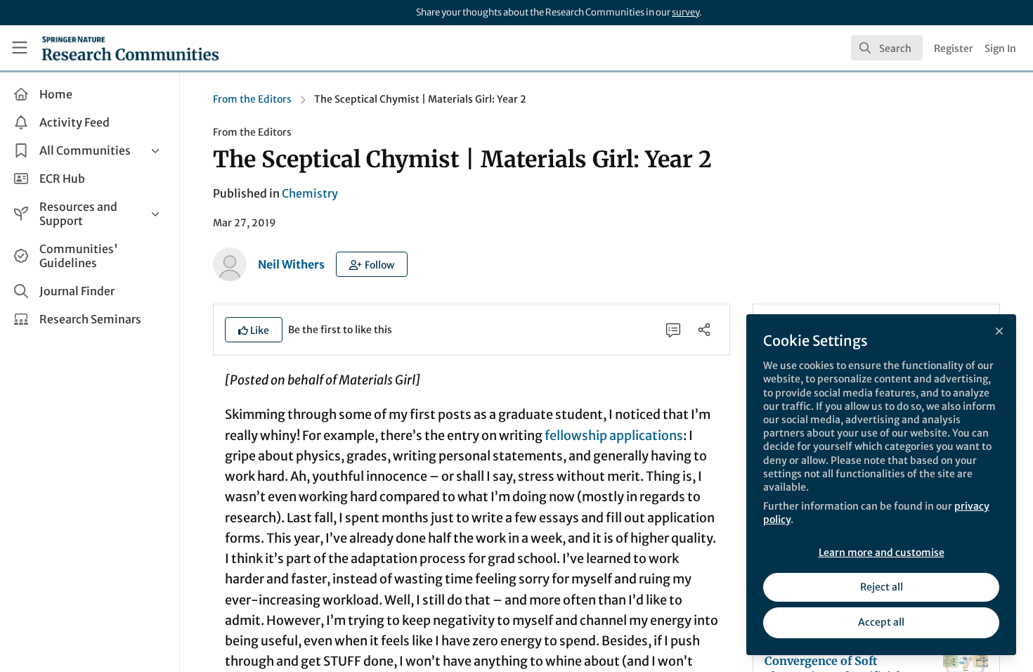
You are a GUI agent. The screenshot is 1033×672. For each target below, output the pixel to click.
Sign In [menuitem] (1000, 48)
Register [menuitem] (953, 48)
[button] (372, 264)
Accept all (881, 622)
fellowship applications (614, 435)
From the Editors (252, 99)
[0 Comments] (673, 330)
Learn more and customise (881, 552)
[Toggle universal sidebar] (19, 47)
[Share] (704, 330)
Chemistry (310, 193)
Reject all (881, 587)
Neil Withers (291, 264)
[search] (887, 47)
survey (685, 12)
